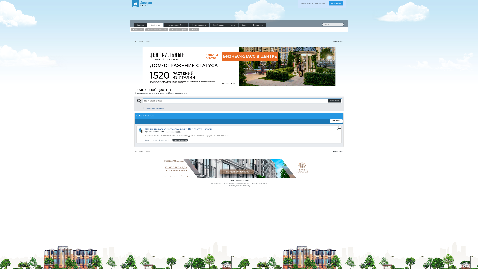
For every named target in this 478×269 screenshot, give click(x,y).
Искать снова (334, 100)
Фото (233, 25)
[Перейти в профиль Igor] (141, 130)
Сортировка (336, 121)
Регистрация (336, 3)
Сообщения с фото (179, 30)
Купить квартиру (199, 25)
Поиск (194, 30)
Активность (137, 30)
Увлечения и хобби (173, 132)
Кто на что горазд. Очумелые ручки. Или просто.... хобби (178, 129)
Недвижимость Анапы (176, 25)
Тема (231, 181)
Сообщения (155, 25)
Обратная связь (243, 181)
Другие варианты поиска (154, 108)
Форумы (140, 25)
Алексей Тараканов (231, 183)
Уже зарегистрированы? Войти (313, 3)
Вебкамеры (258, 25)
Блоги (244, 25)
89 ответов (165, 140)
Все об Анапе (218, 25)
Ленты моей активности (157, 30)
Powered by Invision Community (239, 186)
